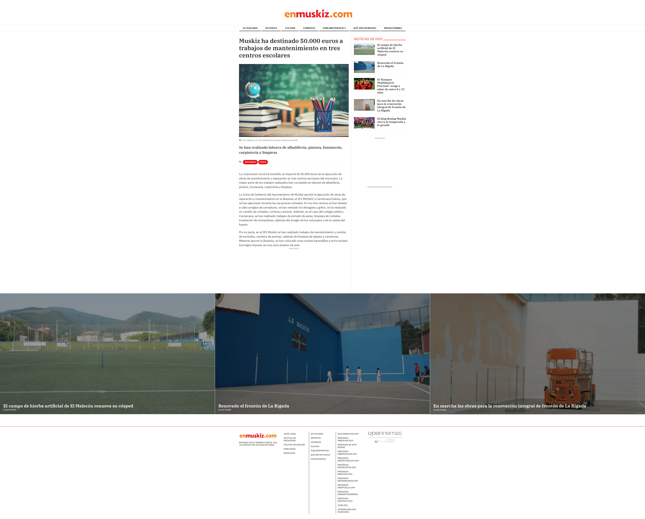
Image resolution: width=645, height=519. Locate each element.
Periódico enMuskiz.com (345, 499)
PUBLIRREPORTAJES (334, 28)
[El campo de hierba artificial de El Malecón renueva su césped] (364, 49)
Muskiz (263, 162)
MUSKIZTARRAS (393, 28)
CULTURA (290, 28)
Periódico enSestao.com (345, 472)
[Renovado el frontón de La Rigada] (364, 67)
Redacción (289, 453)
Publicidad (289, 449)
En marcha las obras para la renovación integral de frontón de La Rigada (391, 105)
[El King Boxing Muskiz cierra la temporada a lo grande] (364, 123)
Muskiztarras (318, 459)
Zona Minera (250, 162)
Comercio (316, 442)
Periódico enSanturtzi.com (347, 466)
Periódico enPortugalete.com (348, 459)
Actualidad (317, 433)
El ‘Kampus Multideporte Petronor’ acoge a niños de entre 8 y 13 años (390, 86)
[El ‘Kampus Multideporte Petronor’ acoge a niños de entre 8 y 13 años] (364, 84)
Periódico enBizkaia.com (345, 439)
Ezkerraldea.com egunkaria (347, 510)
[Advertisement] (294, 257)
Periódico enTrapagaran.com (348, 479)
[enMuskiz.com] (322, 13)
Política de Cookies (294, 444)
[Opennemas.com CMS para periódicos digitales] (385, 437)
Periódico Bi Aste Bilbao (347, 445)
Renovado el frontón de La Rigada (390, 64)
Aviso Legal (290, 433)
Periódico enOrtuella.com (346, 486)
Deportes (316, 438)
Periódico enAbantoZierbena (348, 492)
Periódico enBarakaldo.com (347, 452)
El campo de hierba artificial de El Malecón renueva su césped (390, 49)
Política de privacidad (290, 439)
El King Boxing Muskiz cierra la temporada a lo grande (391, 122)
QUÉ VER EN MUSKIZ (364, 28)
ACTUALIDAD (250, 28)
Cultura (315, 446)
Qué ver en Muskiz (320, 454)
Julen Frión (9, 409)
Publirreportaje (320, 450)
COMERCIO (309, 28)
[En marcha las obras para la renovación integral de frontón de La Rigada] (364, 105)
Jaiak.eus (343, 505)
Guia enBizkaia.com (348, 433)
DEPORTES (271, 28)
